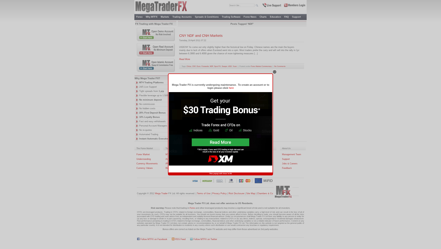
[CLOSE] (274, 72)
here (231, 87)
